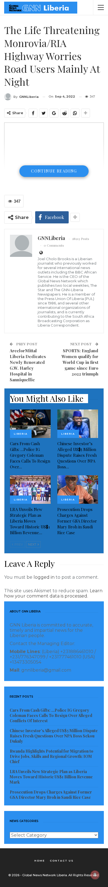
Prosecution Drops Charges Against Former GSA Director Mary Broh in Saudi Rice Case (51, 794)
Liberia (21, 433)
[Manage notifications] (95, 874)
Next (32, 544)
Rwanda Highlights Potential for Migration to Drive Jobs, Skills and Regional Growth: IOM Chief (51, 756)
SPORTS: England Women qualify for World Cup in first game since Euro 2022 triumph (79, 362)
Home (39, 860)
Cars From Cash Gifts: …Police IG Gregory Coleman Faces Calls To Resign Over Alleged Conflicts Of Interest (51, 715)
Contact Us (62, 860)
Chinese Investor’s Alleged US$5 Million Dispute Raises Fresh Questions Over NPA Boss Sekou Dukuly (54, 736)
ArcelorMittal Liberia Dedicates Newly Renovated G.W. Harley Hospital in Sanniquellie (28, 365)
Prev (18, 544)
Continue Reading (54, 171)
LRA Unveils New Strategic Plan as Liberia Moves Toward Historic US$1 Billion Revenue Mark (51, 777)
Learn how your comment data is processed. (53, 593)
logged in (44, 577)
